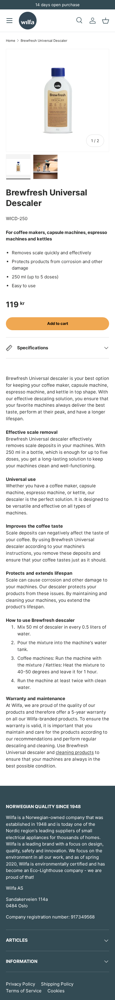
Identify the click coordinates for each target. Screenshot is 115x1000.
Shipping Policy (57, 984)
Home (10, 41)
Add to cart (57, 323)
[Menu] (9, 20)
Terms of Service (24, 991)
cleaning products (75, 752)
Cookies (56, 991)
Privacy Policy (20, 984)
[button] (105, 20)
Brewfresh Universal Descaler (44, 41)
